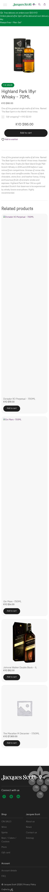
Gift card (5, 853)
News (29, 827)
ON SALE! (6, 821)
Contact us (31, 832)
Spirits (4, 832)
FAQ (3, 876)
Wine (4, 827)
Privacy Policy (29, 885)
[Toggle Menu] (5, 5)
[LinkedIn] (18, 797)
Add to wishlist (11, 139)
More (4, 847)
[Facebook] (4, 797)
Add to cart (26, 133)
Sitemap (30, 838)
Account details (9, 871)
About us (30, 821)
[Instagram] (11, 797)
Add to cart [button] (12, 408)
